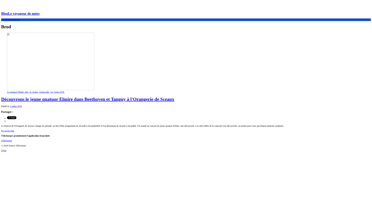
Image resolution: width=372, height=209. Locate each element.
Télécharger (6, 140)
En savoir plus (7, 131)
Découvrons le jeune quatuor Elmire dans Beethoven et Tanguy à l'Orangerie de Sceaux (87, 99)
